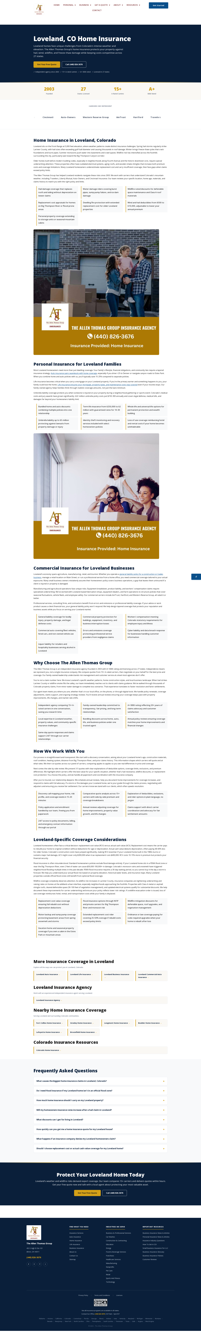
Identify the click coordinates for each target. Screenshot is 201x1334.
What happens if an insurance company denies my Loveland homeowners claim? (76, 1138)
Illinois (101, 1319)
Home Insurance (75, 1240)
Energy (108, 1248)
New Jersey (58, 1321)
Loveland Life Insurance (81, 974)
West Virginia (149, 1321)
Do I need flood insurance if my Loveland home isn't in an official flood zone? (74, 1090)
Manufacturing (111, 1263)
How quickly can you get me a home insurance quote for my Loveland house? (74, 1129)
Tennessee (119, 1321)
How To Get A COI (150, 1244)
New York (68, 1321)
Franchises (110, 1256)
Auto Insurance (75, 1237)
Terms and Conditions (102, 1295)
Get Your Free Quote (46, 64)
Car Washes (110, 1237)
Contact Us (73, 1256)
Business (84, 5)
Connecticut (77, 1319)
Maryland (131, 1319)
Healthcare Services (113, 1259)
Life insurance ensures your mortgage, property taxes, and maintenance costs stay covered (97, 384)
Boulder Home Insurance (150, 1023)
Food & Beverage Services (116, 1252)
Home (57, 5)
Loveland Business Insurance (116, 975)
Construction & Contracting (116, 1240)
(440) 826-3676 (34, 1257)
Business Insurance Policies (153, 1256)
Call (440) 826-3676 (74, 64)
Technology (110, 1282)
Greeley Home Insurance (82, 1023)
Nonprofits (110, 1267)
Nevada (49, 1321)
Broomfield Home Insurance (83, 1032)
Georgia (94, 1319)
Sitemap (72, 1259)
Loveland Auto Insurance (48, 974)
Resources (132, 5)
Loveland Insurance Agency (49, 1000)
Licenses (119, 1295)
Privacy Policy (83, 1295)
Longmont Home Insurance (117, 1023)
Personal (68, 5)
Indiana (108, 1319)
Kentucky (122, 1319)
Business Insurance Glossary (153, 1252)
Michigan (140, 1319)
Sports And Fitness (113, 1278)
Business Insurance (76, 1248)
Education (109, 1244)
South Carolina (108, 1321)
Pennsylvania (96, 1321)
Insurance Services (76, 1233)
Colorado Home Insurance (48, 1050)
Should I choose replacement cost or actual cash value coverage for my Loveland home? (79, 1148)
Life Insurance (74, 1244)
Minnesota (148, 1319)
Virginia (140, 1321)
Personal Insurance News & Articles (156, 1237)
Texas (127, 1321)
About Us (72, 1252)
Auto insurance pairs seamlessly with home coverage (74, 373)
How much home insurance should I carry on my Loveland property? (69, 1100)
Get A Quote (101, 5)
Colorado (67, 1319)
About (117, 5)
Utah (133, 1321)
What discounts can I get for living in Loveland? (59, 1119)
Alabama (42, 1319)
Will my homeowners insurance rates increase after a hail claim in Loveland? (74, 1110)
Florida (86, 1319)
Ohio (88, 1321)
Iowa (115, 1319)
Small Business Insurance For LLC (155, 1248)
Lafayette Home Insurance (49, 1032)
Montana (158, 1319)
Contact (97, 10)
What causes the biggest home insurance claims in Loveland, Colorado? (71, 1081)
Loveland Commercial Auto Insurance (150, 975)
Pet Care (109, 1271)
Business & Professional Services (118, 1233)
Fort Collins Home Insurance (49, 1023)
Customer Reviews (150, 1259)
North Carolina (79, 1321)
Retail (108, 1274)
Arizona (50, 1319)
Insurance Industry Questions (154, 1240)
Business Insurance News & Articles (156, 1233)
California (58, 1319)
